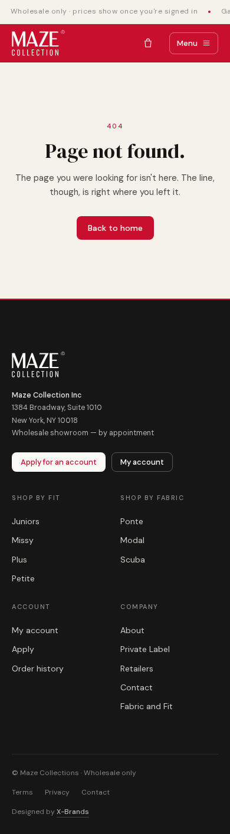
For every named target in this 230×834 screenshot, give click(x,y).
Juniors (26, 521)
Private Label (145, 649)
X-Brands (73, 811)
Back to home (115, 228)
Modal (132, 540)
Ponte (131, 521)
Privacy (57, 792)
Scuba (132, 559)
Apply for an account (59, 462)
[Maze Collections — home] (38, 43)
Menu (187, 43)
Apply (23, 649)
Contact (136, 687)
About (132, 630)
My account (142, 462)
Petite (23, 578)
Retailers (136, 668)
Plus (19, 559)
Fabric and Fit (146, 706)
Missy (23, 540)
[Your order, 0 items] (148, 43)
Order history (38, 668)
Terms (22, 792)
